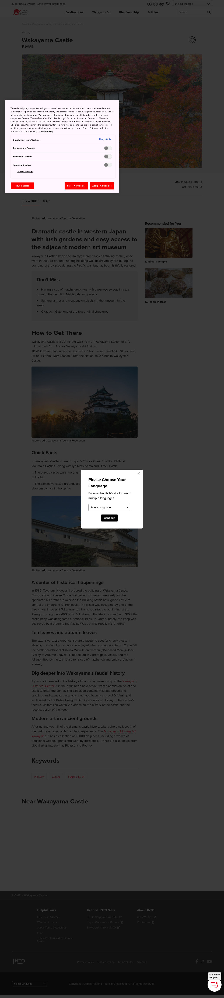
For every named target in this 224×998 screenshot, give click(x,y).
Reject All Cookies (76, 186)
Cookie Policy (46, 131)
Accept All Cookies (101, 186)
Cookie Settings (25, 172)
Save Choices (22, 186)
